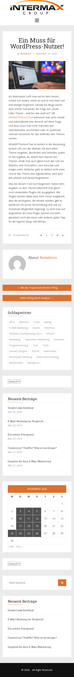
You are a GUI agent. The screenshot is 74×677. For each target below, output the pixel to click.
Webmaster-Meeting (20, 357)
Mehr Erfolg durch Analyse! (35, 298)
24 (20, 533)
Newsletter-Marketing (37, 339)
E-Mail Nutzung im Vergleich (26, 421)
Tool (35, 345)
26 (37, 533)
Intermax (50, 327)
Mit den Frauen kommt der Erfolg (38, 287)
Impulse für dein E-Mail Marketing (29, 461)
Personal (59, 339)
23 (12, 533)
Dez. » (19, 546)
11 (28, 518)
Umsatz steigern (18, 351)
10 (20, 518)
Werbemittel (16, 362)
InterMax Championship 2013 (25, 333)
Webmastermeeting (48, 357)
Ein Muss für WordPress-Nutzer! (37, 43)
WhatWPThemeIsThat (21, 117)
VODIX (35, 351)
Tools (46, 345)
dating (47, 322)
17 (20, 526)
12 (37, 518)
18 (28, 526)
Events (36, 327)
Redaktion (25, 53)
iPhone (50, 333)
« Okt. (11, 546)
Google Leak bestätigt (21, 407)
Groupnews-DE (21, 235)
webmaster (50, 351)
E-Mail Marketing (18, 327)
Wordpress (33, 362)
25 (28, 533)
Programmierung (18, 345)
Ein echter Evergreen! (21, 434)
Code (37, 322)
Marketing (14, 339)
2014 (12, 322)
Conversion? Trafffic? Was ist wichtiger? (32, 448)
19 (37, 526)
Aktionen (24, 322)
